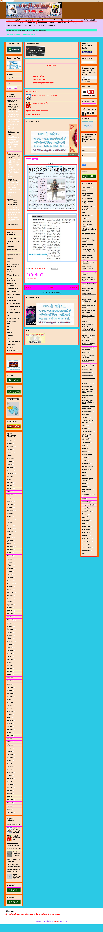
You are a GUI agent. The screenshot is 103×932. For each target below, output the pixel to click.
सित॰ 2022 (10, 726)
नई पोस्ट (28, 287)
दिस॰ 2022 (10, 736)
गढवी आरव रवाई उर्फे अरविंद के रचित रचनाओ (88, 330)
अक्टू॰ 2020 (10, 659)
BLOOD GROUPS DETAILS (46, 23)
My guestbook (11, 78)
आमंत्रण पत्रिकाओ (87, 206)
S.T (8, 315)
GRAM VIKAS (11, 335)
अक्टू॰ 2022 (10, 730)
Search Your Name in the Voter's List (13, 265)
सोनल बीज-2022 (86, 547)
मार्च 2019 (9, 601)
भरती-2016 (85, 472)
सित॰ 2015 (10, 473)
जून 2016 (9, 501)
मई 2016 (9, 498)
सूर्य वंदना (84, 535)
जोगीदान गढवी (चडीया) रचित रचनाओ (43, 71)
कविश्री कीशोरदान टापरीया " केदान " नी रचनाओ (87, 268)
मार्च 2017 (9, 528)
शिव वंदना (84, 514)
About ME (41, 25)
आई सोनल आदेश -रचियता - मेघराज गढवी (37, 111)
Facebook (10, 297)
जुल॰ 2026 (10, 812)
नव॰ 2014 (9, 443)
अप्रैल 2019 (10, 604)
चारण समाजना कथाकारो (88, 379)
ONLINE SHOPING (13, 291)
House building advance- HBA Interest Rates (12, 202)
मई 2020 (9, 644)
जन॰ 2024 (10, 766)
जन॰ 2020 (10, 632)
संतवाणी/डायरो (86, 520)
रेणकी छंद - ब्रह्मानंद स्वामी (33, 114)
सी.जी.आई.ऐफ (86, 529)
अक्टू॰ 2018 (10, 586)
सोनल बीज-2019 (86, 544)
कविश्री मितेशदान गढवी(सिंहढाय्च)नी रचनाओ (89, 294)
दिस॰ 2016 (10, 519)
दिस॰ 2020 (10, 665)
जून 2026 (9, 809)
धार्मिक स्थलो (85, 439)
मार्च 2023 (9, 742)
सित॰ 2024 (10, 784)
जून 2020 (9, 647)
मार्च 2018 (9, 565)
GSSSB (9, 338)
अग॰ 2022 (9, 723)
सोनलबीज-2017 (86, 551)
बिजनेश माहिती (10, 23)
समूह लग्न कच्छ (86, 526)
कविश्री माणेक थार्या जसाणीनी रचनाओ (87, 245)
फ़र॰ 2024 (9, 769)
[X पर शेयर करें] (55, 269)
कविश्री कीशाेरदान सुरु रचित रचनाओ (88, 262)
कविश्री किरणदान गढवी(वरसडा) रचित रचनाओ (87, 257)
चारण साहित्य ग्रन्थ (87, 386)
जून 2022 (9, 717)
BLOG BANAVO (12, 300)
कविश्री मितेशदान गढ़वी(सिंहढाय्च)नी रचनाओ (89, 300)
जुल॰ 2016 (10, 504)
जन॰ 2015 (10, 449)
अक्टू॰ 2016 (10, 513)
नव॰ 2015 (9, 479)
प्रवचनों (84, 460)
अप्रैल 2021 (10, 678)
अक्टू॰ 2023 (10, 757)
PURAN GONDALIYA (13, 288)
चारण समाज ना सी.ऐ (87, 375)
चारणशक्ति (11, 179)
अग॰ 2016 (9, 507)
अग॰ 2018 (9, 580)
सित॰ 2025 (10, 803)
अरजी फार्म (20, 23)
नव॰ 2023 (9, 760)
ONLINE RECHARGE (13, 306)
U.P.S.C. (9, 326)
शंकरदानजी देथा (86, 511)
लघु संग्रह (84, 486)
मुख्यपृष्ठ (9, 20)
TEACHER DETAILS (63, 23)
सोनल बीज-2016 (86, 538)
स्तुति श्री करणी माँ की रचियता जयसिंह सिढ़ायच (13, 865)
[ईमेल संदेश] (48, 268)
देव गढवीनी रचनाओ (87, 431)
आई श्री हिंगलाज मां (87, 198)
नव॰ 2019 (9, 626)
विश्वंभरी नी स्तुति (86, 502)
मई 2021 (9, 681)
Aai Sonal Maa (13, 224)
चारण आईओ (28, 20)
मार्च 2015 (9, 455)
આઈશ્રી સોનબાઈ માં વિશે (40, 103)
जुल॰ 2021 (10, 687)
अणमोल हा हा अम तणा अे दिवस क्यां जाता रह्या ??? (13, 870)
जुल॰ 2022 (10, 720)
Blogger (56, 921)
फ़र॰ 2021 (9, 672)
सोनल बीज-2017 (86, 541)
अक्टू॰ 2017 (10, 550)
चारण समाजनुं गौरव (87, 383)
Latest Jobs (51, 25)
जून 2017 (9, 537)
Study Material (77, 23)
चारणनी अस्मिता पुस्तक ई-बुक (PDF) (17, 876)
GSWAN (9, 332)
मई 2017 (9, 534)
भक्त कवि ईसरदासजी (87, 466)
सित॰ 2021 (10, 693)
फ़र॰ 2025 (9, 794)
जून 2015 (9, 464)
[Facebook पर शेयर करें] (56, 269)
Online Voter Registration (11, 279)
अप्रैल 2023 (10, 745)
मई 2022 (9, 714)
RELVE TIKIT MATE (13, 318)
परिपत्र (84, 445)
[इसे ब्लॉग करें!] (53, 269)
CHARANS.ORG (12, 246)
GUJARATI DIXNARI (13, 294)
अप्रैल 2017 (10, 531)
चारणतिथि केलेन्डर (87, 411)
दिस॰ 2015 (10, 483)
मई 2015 (9, 461)
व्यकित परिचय (86, 508)
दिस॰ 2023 (10, 763)
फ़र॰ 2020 (9, 635)
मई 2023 (9, 748)
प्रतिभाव (84, 457)
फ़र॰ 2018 (9, 562)
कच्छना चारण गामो (87, 221)
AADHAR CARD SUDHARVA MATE (12, 284)
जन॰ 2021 (10, 669)
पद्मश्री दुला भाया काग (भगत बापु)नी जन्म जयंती (45, 95)
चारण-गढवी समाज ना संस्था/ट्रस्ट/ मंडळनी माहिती (87, 391)
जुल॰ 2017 (10, 540)
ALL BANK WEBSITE (13, 312)
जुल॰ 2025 (10, 800)
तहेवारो (84, 425)
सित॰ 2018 (10, 583)
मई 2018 (9, 571)
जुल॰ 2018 (10, 577)
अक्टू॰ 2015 (10, 476)
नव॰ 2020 (9, 662)
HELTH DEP (10, 347)
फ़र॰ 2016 (9, 489)
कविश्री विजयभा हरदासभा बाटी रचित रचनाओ (89, 311)
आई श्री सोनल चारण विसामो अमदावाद (87, 194)
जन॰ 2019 (10, 595)
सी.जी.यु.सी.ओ (86, 532)
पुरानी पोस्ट (73, 287)
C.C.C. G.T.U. (11, 309)
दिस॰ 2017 (10, 556)
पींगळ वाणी (85, 448)
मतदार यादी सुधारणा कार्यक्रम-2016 (87, 479)
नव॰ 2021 (9, 699)
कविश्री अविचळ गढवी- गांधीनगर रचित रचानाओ (88, 250)
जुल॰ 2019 (10, 614)
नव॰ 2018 (9, 589)
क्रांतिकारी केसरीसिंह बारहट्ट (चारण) (87, 325)
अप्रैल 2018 (10, 568)
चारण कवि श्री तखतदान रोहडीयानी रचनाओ (88, 344)
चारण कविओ (85, 352)
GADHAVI (10, 258)
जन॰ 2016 (10, 486)
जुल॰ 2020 (10, 650)
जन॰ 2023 (10, 739)
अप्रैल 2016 (10, 495)
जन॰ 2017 (10, 522)
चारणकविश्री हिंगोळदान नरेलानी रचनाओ (88, 407)
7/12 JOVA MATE (12, 238)
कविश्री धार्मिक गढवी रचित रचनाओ (87, 289)
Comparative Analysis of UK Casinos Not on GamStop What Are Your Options (14, 106)
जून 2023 (9, 751)
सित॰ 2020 (10, 656)
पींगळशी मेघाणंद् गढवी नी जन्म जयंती (16, 853)
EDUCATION (11, 344)
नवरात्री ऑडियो (86, 442)
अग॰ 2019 (9, 617)
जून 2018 (9, 574)
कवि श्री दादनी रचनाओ (88, 234)
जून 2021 (9, 684)
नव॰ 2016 (9, 516)
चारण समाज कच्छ (86, 372)
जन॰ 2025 (10, 791)
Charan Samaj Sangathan (12, 101)
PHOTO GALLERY (30, 25)
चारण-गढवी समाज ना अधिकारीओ (87, 396)
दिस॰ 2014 (10, 446)
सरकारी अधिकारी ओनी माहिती (88, 20)
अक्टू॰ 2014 (10, 440)
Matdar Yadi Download (10, 270)
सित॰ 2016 (10, 510)
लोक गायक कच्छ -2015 (88, 494)
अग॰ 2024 (9, 781)
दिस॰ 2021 (10, 702)
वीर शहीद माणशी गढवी (88, 505)
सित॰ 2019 (10, 620)
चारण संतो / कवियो (38, 20)
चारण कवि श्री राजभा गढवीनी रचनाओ (88, 348)
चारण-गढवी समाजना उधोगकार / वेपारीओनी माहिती (88, 402)
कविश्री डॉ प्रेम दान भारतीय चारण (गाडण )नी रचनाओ (88, 279)
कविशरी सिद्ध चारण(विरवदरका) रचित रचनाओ (88, 240)
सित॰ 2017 (10, 547)
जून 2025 (9, 797)
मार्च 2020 (9, 638)
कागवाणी (84, 321)
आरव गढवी (85, 209)
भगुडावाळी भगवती (86, 469)
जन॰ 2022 (10, 705)
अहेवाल (84, 190)
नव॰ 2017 (9, 553)
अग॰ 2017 (9, 544)
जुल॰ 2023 (10, 754)
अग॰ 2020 (9, 653)
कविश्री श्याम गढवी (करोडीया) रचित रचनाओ (88, 316)
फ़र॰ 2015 (9, 452)
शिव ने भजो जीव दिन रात (32, 91)
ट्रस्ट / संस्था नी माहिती (72, 20)
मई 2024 (9, 775)
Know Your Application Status (13, 275)
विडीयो (61, 20)
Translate (88, 81)
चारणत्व (10, 153)
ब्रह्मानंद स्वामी (86, 463)
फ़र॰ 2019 (9, 598)
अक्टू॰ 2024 (10, 787)
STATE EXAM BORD (13, 303)
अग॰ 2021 (9, 690)
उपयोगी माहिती (86, 215)
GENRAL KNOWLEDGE (14, 25)
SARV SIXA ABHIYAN (13, 341)
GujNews (11, 199)
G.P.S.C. (9, 329)
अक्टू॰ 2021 (10, 696)
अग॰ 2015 (9, 470)
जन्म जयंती (85, 417)
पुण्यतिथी (84, 451)
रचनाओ (84, 483)
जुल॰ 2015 (10, 467)
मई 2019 (9, 608)
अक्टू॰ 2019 (10, 623)
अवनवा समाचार (86, 187)
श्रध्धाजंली (85, 517)
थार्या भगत (85, 428)
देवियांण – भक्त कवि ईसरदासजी (87, 435)
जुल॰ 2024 (10, 778)
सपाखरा (84, 523)
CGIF (8, 261)
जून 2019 (9, 611)
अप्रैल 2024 (10, 772)
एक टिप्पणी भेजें (32, 279)
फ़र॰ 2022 (9, 708)
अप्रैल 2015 (10, 458)
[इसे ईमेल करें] (52, 269)
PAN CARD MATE (12, 350)
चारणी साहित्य (18, 20)
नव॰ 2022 (9, 733)
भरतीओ (84, 475)
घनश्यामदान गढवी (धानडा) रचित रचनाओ (89, 336)
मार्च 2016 (9, 492)
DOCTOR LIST (30, 23)
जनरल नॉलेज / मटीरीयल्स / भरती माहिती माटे (46, 74)
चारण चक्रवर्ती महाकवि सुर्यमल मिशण (88, 361)
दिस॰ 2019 (10, 629)
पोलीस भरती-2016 (87, 454)
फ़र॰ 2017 (9, 525)
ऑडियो (54, 20)
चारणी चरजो (85, 414)
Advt (83, 554)
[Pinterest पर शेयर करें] (57, 269)
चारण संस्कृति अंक (87, 369)
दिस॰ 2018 (10, 592)
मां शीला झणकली (12, 181)
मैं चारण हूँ (10, 131)
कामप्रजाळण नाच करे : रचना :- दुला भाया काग (13, 844)
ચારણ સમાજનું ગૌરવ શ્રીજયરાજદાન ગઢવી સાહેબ (14, 156)
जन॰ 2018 (10, 559)
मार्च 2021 (9, 675)
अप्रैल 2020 (10, 641)
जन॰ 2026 (10, 806)
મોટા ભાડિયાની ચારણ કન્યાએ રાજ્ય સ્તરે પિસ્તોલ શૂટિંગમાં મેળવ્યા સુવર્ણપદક (33, 914)
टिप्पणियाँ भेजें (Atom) (55, 292)
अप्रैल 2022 (10, 711)
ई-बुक (48, 20)
